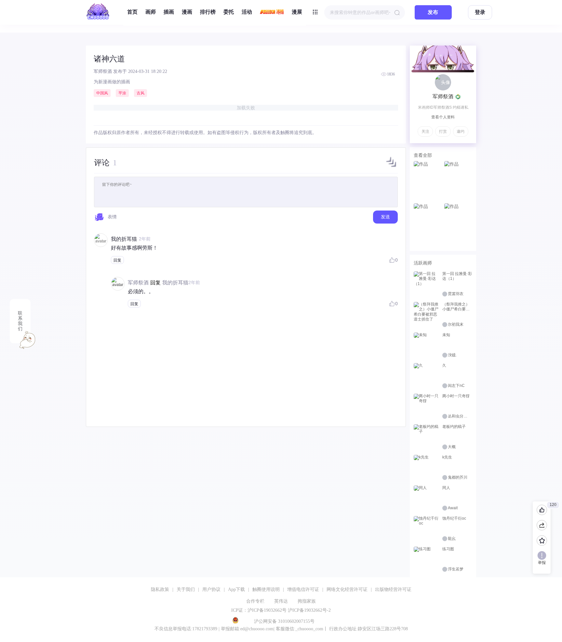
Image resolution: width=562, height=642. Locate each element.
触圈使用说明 (266, 589)
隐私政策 (160, 589)
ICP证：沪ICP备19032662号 (259, 610)
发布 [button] (433, 12)
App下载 (236, 589)
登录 (480, 12)
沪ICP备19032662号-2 (309, 610)
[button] (391, 167)
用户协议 (211, 589)
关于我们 (186, 589)
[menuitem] (132, 12)
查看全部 (423, 155)
